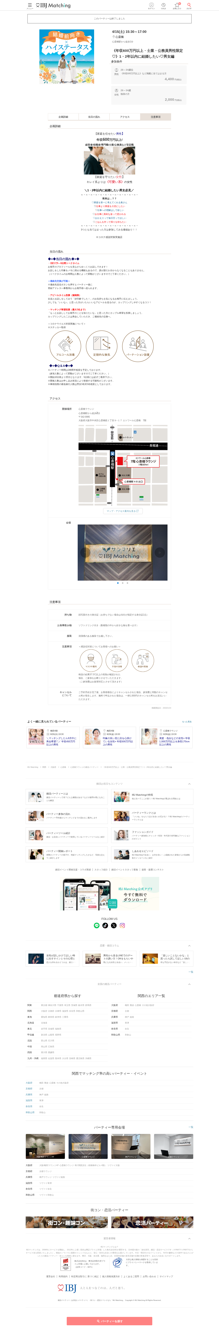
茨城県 (74, 1005)
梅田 (127, 1005)
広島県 (51, 1046)
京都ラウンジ (45, 1171)
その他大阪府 (148, 1005)
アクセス (125, 116)
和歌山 (128, 1035)
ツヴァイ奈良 (45, 1189)
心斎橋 (138, 1005)
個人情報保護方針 (111, 1276)
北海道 (44, 1023)
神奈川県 (52, 1005)
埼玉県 (67, 1005)
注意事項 (155, 116)
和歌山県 (80, 1011)
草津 (127, 1023)
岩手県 (44, 1029)
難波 (132, 1005)
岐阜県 (58, 1017)
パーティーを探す (112, 1321)
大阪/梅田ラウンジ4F (49, 1165)
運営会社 (50, 1276)
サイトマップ (166, 1276)
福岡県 (44, 1058)
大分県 (65, 1058)
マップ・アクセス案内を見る (121, 511)
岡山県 (44, 1046)
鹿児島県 (80, 1058)
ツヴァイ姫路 (59, 1177)
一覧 (191, 971)
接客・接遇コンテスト (153, 870)
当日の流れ (94, 116)
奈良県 (72, 1011)
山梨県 (51, 1035)
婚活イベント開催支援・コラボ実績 (73, 870)
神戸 (127, 1017)
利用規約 (63, 1276)
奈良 (127, 1029)
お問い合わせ (149, 1276)
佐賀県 (51, 1058)
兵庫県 (58, 1011)
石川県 (51, 1040)
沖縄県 (88, 1058)
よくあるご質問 (131, 1276)
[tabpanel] (66, 56)
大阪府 (44, 1011)
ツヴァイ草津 (45, 1183)
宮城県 (51, 1029)
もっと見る (187, 722)
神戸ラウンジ (45, 1177)
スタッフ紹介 (101, 870)
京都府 (51, 1011)
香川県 (44, 1052)
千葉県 (60, 1005)
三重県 (65, 1017)
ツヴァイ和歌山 (46, 1195)
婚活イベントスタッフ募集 (124, 870)
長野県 (58, 1035)
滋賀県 (65, 1011)
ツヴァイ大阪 (113, 1165)
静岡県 (51, 1017)
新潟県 (44, 1035)
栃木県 (81, 1005)
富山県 (44, 1040)
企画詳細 (63, 116)
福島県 (58, 1029)
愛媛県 (51, 1052)
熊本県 (58, 1058)
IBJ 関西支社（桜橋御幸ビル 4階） (91, 1165)
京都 (127, 1011)
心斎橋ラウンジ (67, 1165)
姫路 (132, 1017)
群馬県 (88, 1005)
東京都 (44, 1005)
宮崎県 (72, 1058)
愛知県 (44, 1017)
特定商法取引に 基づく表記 (85, 1276)
